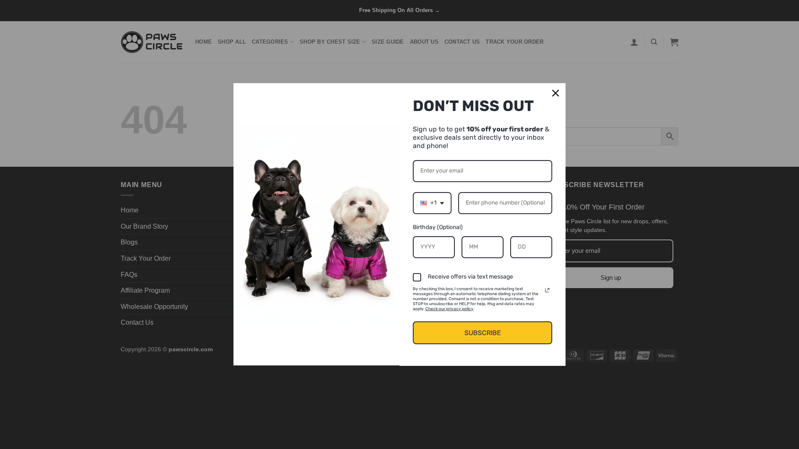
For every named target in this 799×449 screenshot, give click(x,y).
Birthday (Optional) (438, 227)
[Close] (556, 93)
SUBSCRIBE (482, 333)
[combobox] (432, 203)
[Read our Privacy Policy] (547, 290)
